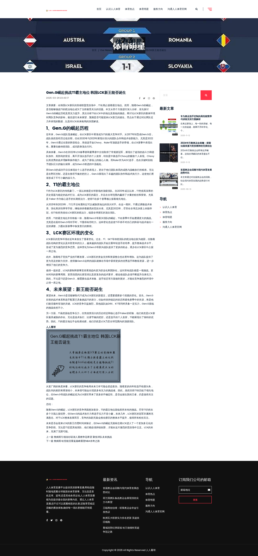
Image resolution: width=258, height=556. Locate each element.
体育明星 (144, 9)
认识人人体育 (113, 9)
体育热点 (130, 9)
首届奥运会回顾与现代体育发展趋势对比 (196, 171)
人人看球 (151, 550)
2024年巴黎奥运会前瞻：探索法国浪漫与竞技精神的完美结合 (196, 144)
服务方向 (158, 9)
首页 (99, 9)
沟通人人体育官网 (177, 9)
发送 (195, 499)
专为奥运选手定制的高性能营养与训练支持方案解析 (196, 118)
